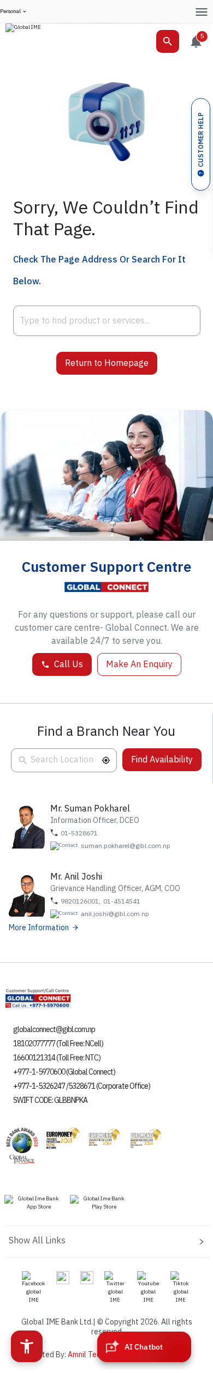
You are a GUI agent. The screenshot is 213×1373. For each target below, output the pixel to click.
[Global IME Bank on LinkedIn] (86, 1277)
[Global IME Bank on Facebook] (33, 1287)
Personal (10, 12)
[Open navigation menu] (201, 12)
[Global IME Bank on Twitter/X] (115, 1287)
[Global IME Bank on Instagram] (62, 1277)
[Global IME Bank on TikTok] (180, 1287)
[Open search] (167, 41)
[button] (106, 760)
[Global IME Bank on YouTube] (148, 1287)
